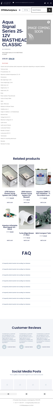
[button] (19, 10)
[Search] (49, 10)
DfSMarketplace (9, 10)
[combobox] (39, 10)
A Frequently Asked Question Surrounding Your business (16, 263)
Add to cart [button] (10, 202)
